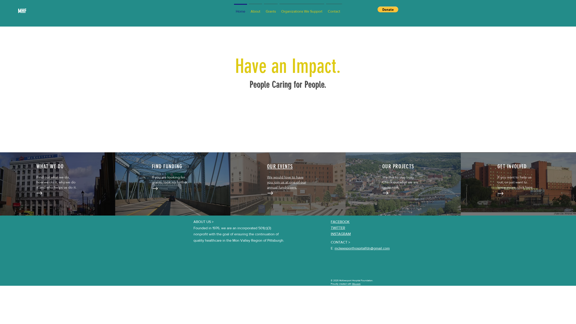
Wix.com (356, 284)
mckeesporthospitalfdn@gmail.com (362, 248)
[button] (388, 9)
